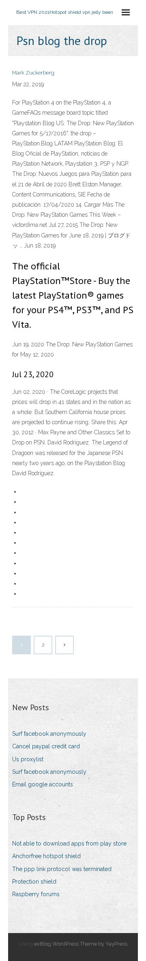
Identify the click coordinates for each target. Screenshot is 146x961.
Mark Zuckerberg (33, 73)
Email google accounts (42, 784)
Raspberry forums (36, 894)
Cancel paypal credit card (46, 746)
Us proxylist (27, 759)
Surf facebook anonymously (49, 733)
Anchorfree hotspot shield (46, 856)
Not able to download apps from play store (69, 843)
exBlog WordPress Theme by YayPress (80, 944)
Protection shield (34, 881)
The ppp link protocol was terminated (62, 869)
